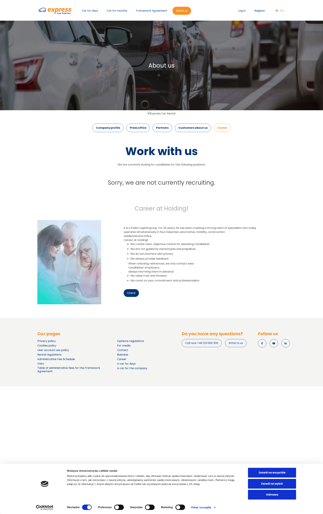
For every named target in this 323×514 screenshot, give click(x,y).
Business (122, 354)
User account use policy (53, 350)
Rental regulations (49, 354)
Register (259, 11)
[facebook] (262, 343)
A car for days (126, 363)
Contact (122, 350)
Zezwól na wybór (272, 483)
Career (222, 128)
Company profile (108, 128)
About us (182, 11)
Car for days (90, 11)
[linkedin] (285, 343)
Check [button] (131, 293)
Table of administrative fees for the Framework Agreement (68, 369)
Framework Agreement (151, 11)
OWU (40, 363)
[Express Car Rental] (55, 11)
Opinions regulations (130, 341)
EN (281, 11)
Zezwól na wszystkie (272, 472)
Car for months (117, 11)
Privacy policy (46, 341)
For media (123, 345)
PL (277, 11)
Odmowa (272, 494)
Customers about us (193, 128)
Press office (138, 128)
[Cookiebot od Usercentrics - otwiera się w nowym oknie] (44, 507)
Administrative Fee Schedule (56, 359)
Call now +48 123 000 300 (201, 343)
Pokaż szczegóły (201, 507)
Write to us (236, 343)
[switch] (119, 507)
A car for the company (132, 368)
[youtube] (274, 343)
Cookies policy (46, 345)
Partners (162, 128)
